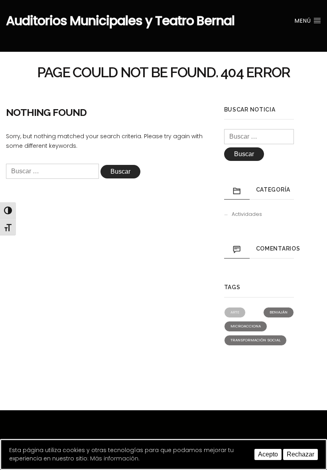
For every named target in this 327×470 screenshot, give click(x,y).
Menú (304, 21)
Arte (234, 312)
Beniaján (279, 312)
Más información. (115, 458)
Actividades (247, 214)
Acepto (268, 454)
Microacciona (245, 326)
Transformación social (255, 340)
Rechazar (300, 454)
